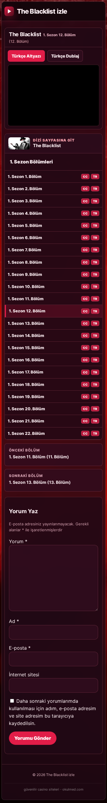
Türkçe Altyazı (26, 55)
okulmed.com (73, 789)
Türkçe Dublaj (65, 55)
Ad (14, 621)
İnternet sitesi (24, 675)
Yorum (18, 541)
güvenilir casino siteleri (41, 789)
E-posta (20, 648)
